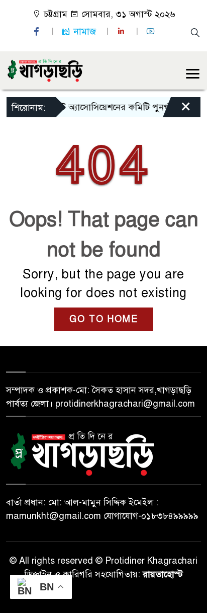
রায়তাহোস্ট (163, 574)
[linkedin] (122, 31)
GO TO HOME (103, 319)
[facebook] (38, 31)
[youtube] (152, 31)
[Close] (177, 109)
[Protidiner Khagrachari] (45, 69)
